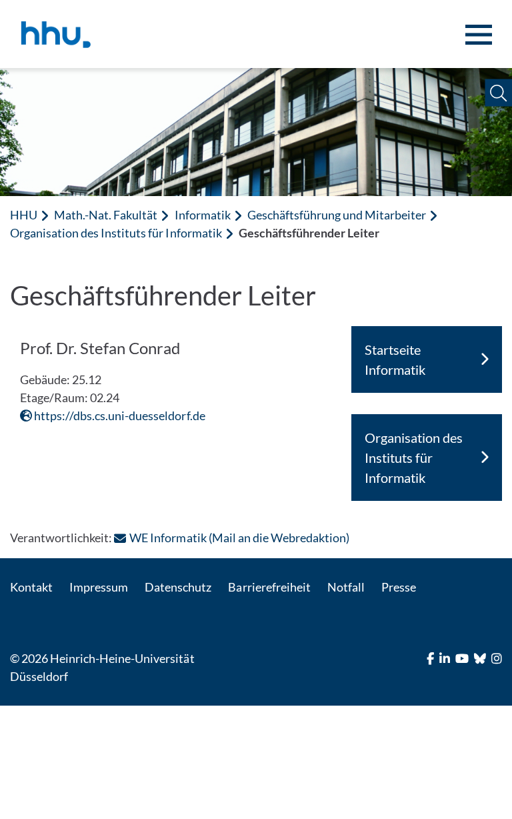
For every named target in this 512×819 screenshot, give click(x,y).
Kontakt (31, 587)
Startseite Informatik (395, 359)
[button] (498, 93)
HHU (23, 214)
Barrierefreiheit (269, 587)
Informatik (203, 214)
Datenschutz (178, 587)
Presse (398, 587)
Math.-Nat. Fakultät (105, 214)
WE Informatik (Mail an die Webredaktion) (239, 537)
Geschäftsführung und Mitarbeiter (337, 214)
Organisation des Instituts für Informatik (116, 232)
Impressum (98, 587)
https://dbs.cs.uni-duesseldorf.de (118, 415)
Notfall (346, 587)
